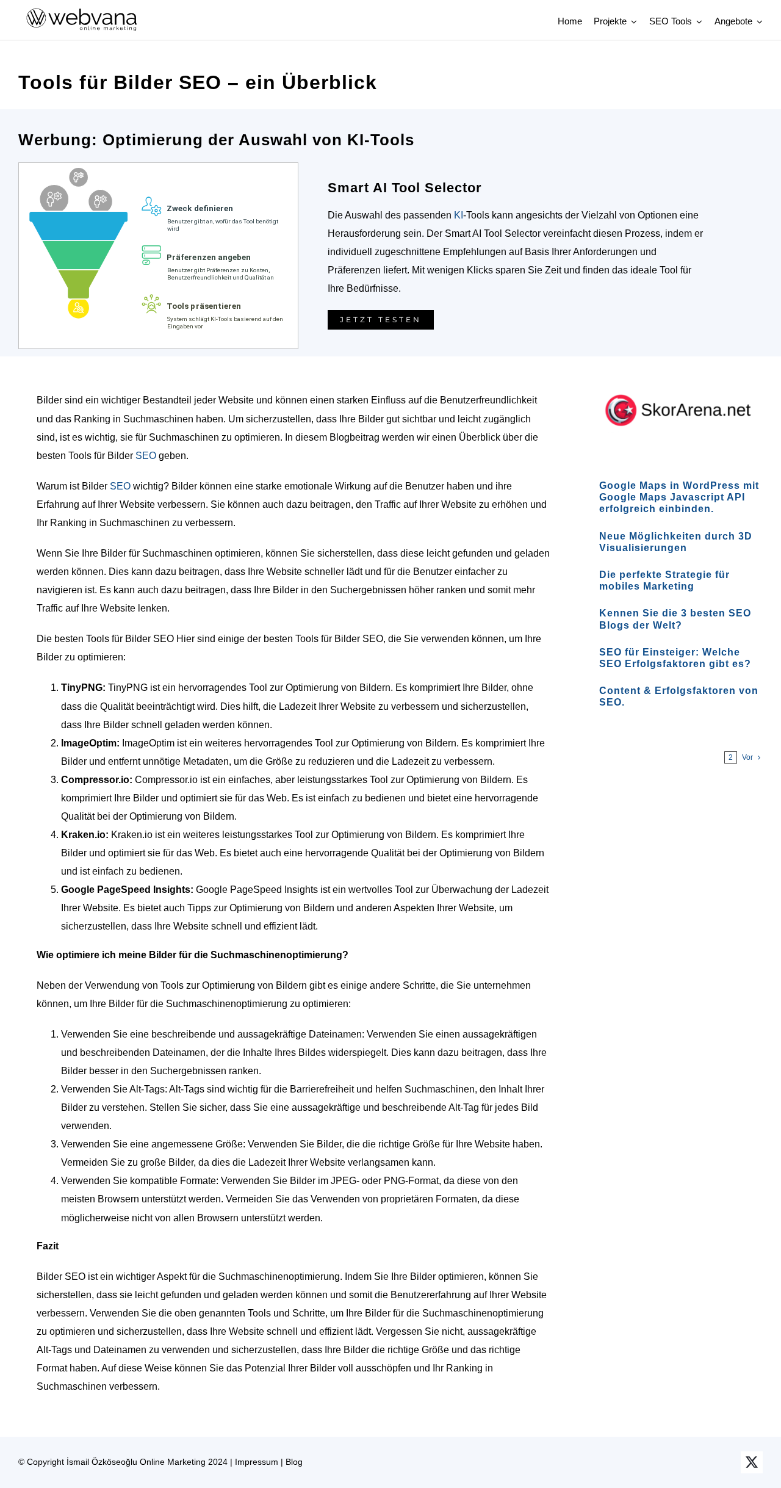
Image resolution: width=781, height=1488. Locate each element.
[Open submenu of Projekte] (632, 21)
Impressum (256, 1462)
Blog (294, 1462)
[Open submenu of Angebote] (757, 21)
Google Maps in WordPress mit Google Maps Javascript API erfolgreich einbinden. (679, 497)
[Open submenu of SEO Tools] (697, 21)
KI (458, 215)
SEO (145, 455)
